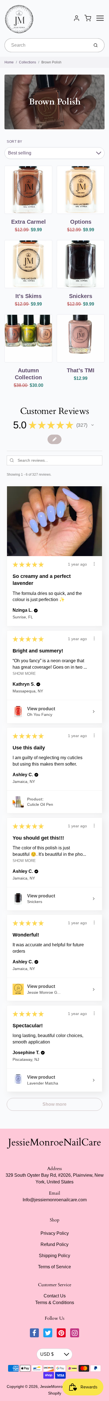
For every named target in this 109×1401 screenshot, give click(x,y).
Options (80, 222)
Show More (24, 673)
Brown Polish (51, 62)
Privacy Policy (55, 1233)
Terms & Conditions (54, 1302)
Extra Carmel (28, 222)
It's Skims (28, 296)
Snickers (80, 296)
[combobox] (46, 45)
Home (9, 62)
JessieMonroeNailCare (54, 1142)
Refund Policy (54, 1244)
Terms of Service (54, 1266)
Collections (27, 62)
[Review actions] (94, 564)
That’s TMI (80, 370)
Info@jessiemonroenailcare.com (55, 1199)
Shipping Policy (54, 1255)
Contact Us (55, 1295)
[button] (92, 425)
